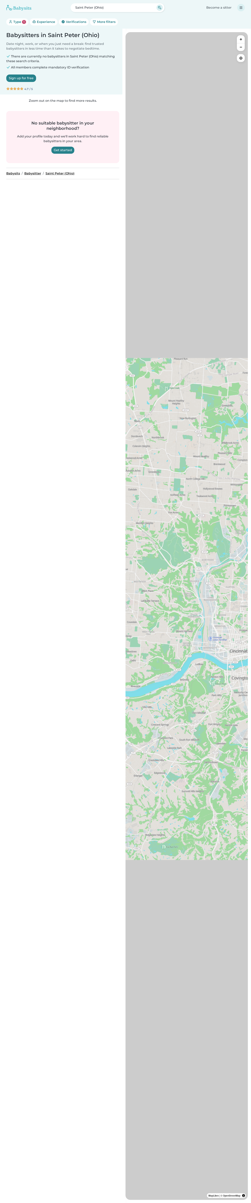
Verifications (75, 22)
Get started (63, 150)
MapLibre (213, 1195)
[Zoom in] (241, 39)
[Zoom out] (241, 47)
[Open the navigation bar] (241, 7)
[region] (187, 616)
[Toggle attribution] (243, 1195)
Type (19, 22)
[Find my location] (241, 58)
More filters (105, 22)
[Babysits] (18, 7)
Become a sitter (219, 7)
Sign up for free (21, 78)
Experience (45, 22)
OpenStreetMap (231, 1195)
